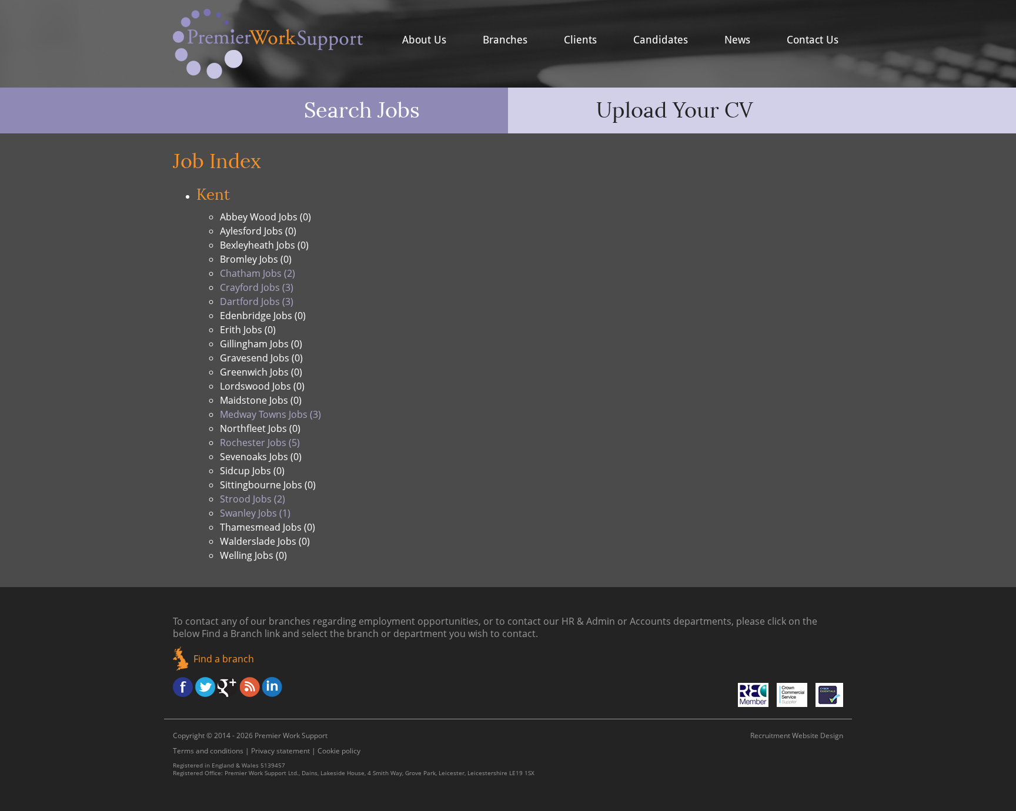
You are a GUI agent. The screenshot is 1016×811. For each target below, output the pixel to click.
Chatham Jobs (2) (257, 273)
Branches (505, 40)
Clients (580, 40)
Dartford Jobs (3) (256, 301)
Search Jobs (362, 110)
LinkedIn (272, 687)
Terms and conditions (208, 751)
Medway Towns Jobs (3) (270, 414)
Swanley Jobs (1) (255, 513)
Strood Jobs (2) (252, 498)
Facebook (183, 687)
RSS (250, 687)
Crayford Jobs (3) (256, 287)
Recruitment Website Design (796, 735)
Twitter (205, 687)
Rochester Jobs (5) (260, 442)
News (737, 40)
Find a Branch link (241, 633)
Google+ (228, 687)
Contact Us (812, 40)
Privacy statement (280, 751)
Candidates (660, 40)
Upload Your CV (674, 110)
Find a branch (223, 658)
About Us (424, 40)
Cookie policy (338, 751)
